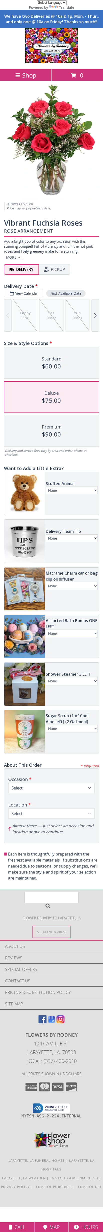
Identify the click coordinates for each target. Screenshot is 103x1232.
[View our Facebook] (42, 1022)
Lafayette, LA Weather (24, 1178)
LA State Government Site (75, 1178)
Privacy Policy (15, 1186)
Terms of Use (89, 1186)
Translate (66, 7)
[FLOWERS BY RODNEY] (51, 62)
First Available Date (66, 293)
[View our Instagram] (60, 1022)
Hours (88, 1227)
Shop (29, 75)
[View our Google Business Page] (52, 1022)
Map (53, 1227)
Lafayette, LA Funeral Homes (36, 1160)
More (11, 257)
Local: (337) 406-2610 (51, 1061)
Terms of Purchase (53, 1186)
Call (19, 1227)
